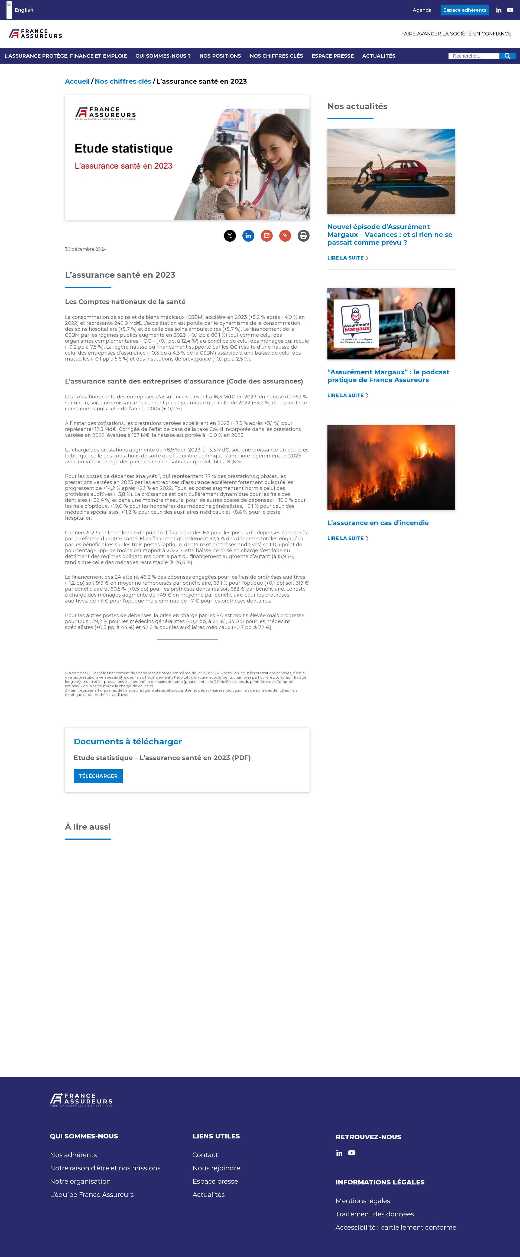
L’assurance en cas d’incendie (378, 523)
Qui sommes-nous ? (163, 56)
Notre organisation (80, 1181)
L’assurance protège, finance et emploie (65, 56)
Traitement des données (375, 1214)
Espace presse (333, 56)
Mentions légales (363, 1201)
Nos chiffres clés (276, 56)
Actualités (378, 56)
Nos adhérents (73, 1155)
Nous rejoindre (216, 1168)
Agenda (422, 10)
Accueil (77, 81)
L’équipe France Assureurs (92, 1195)
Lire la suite (348, 258)
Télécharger (98, 776)
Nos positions (220, 56)
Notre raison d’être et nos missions (105, 1168)
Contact (205, 1155)
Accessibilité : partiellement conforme (396, 1227)
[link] (499, 10)
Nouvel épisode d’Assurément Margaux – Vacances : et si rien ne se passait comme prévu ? (389, 234)
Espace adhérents (464, 10)
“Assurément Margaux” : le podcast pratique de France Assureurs (388, 376)
